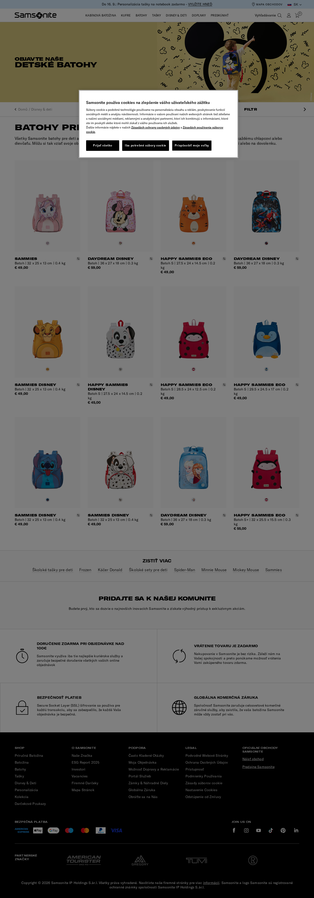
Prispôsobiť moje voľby (192, 145)
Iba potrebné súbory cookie (145, 145)
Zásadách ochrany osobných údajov (155, 127)
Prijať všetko (102, 145)
